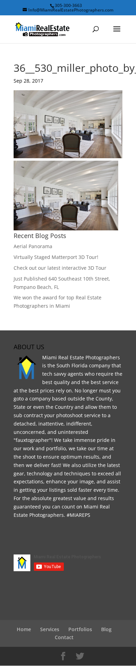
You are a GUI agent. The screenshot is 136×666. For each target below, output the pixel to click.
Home (24, 629)
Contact (64, 637)
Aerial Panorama (33, 246)
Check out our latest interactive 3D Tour (60, 268)
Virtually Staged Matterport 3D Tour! (56, 257)
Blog (106, 629)
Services (49, 629)
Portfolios (80, 629)
